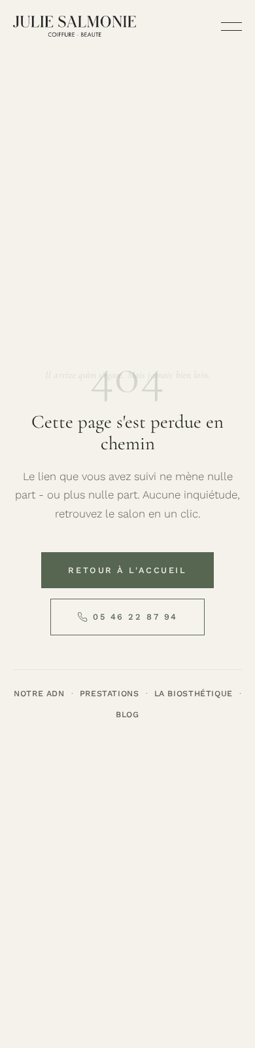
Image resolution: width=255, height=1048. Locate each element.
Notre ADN (39, 693)
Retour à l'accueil (127, 570)
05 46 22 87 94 (135, 617)
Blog (127, 714)
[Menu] (231, 26)
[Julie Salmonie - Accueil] (74, 26)
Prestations (109, 693)
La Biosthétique (193, 693)
